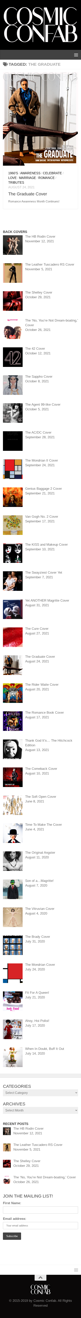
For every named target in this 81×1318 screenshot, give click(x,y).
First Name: (12, 1203)
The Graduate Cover (27, 193)
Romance (46, 178)
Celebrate (52, 173)
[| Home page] (40, 25)
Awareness (30, 173)
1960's (13, 173)
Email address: (14, 1219)
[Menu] (76, 55)
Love (12, 178)
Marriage (27, 178)
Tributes (16, 182)
